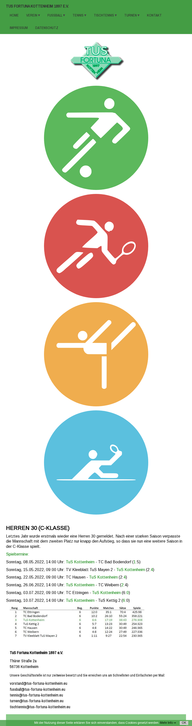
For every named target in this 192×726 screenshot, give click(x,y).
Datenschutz (46, 27)
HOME (14, 15)
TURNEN (131, 15)
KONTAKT (154, 15)
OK (184, 723)
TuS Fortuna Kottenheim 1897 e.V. (37, 6)
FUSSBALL (55, 15)
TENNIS (78, 15)
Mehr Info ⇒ (168, 723)
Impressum (19, 27)
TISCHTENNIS (104, 15)
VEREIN (32, 15)
